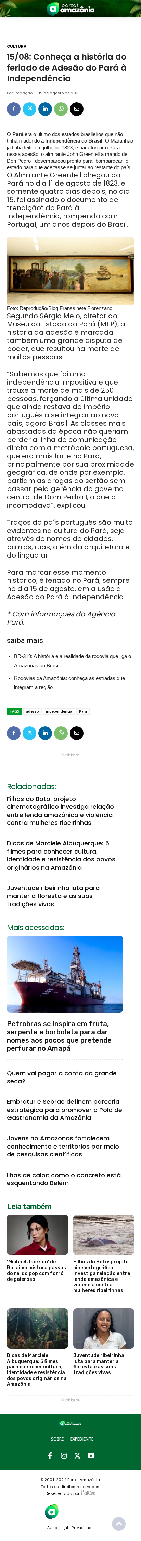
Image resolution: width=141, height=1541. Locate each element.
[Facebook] (14, 109)
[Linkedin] (45, 109)
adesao (32, 711)
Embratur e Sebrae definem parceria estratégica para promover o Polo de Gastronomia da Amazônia (64, 1109)
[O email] (77, 109)
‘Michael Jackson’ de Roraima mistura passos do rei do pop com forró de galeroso (36, 1270)
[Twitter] (29, 109)
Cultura (16, 46)
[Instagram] (64, 1456)
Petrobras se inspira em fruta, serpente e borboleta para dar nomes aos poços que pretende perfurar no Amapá (59, 1036)
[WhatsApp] (61, 109)
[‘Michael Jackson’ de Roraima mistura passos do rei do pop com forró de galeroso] (37, 1235)
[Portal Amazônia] (70, 9)
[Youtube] (91, 1456)
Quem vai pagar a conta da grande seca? (62, 1077)
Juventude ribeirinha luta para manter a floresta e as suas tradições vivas (53, 896)
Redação (24, 93)
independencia (59, 711)
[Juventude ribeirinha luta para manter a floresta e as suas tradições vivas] (103, 1328)
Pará (83, 711)
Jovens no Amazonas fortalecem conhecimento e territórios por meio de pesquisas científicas (63, 1146)
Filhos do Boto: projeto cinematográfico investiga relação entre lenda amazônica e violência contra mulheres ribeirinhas (60, 810)
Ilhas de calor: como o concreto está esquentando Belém (64, 1179)
